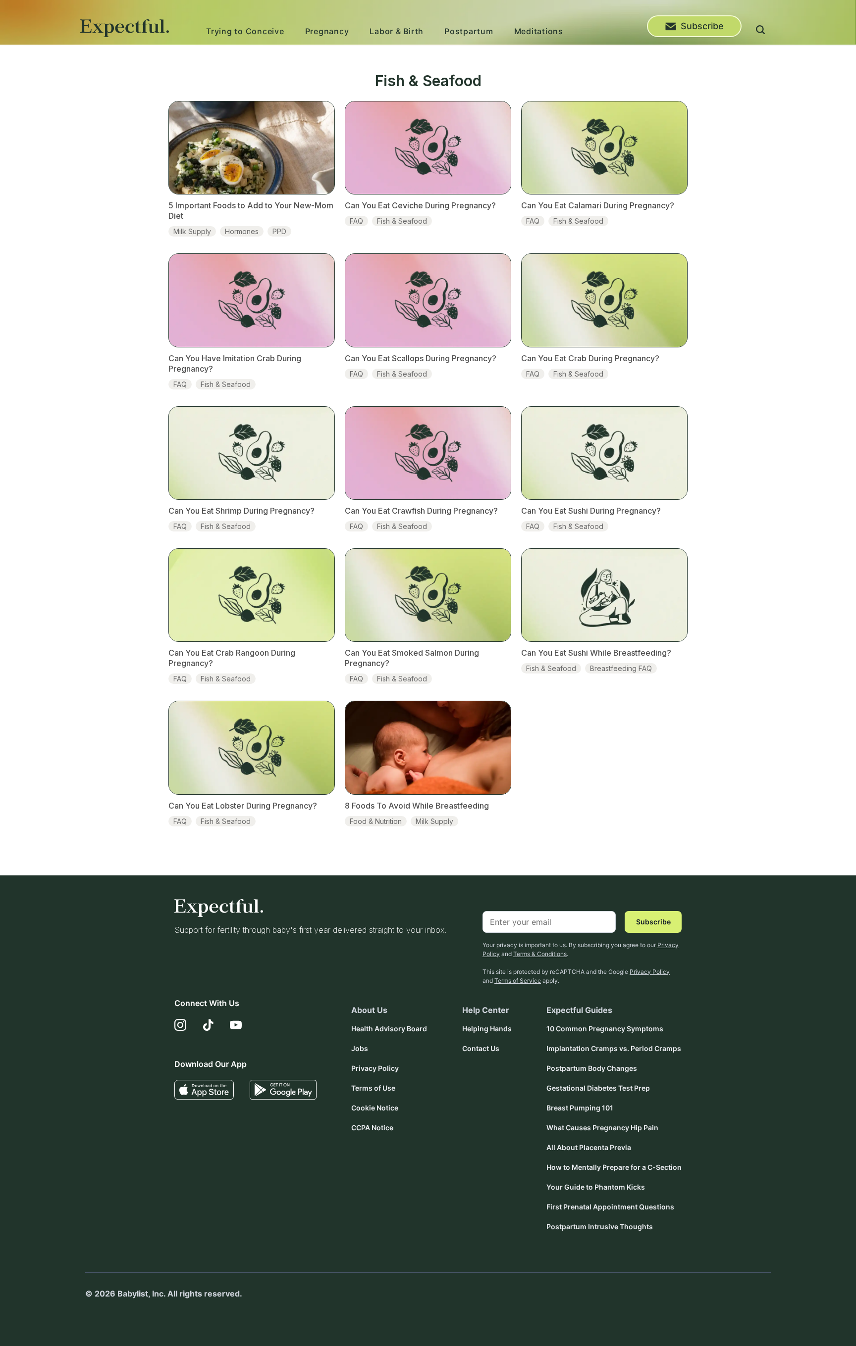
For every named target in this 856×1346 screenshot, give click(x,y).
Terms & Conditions (540, 954)
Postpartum (468, 31)
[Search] (760, 31)
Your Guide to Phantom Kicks (595, 1187)
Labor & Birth (397, 31)
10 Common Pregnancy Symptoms (604, 1028)
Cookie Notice (374, 1108)
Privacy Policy (650, 971)
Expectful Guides (579, 1010)
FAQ (356, 221)
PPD (279, 231)
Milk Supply (192, 231)
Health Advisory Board (389, 1028)
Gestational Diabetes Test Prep (598, 1088)
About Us (369, 1010)
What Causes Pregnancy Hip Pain (602, 1127)
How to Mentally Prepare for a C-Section (614, 1167)
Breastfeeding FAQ (621, 668)
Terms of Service (517, 980)
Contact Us (480, 1048)
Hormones (242, 231)
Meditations (538, 31)
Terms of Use (373, 1088)
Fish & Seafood (402, 221)
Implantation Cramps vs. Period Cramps (613, 1048)
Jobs (359, 1048)
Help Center (485, 1010)
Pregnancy (327, 31)
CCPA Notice (372, 1127)
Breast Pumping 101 (579, 1108)
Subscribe (702, 26)
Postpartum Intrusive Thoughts (599, 1226)
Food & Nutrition (376, 821)
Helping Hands (487, 1028)
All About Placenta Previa (588, 1147)
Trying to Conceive (245, 31)
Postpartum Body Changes (591, 1068)
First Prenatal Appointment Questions (610, 1206)
